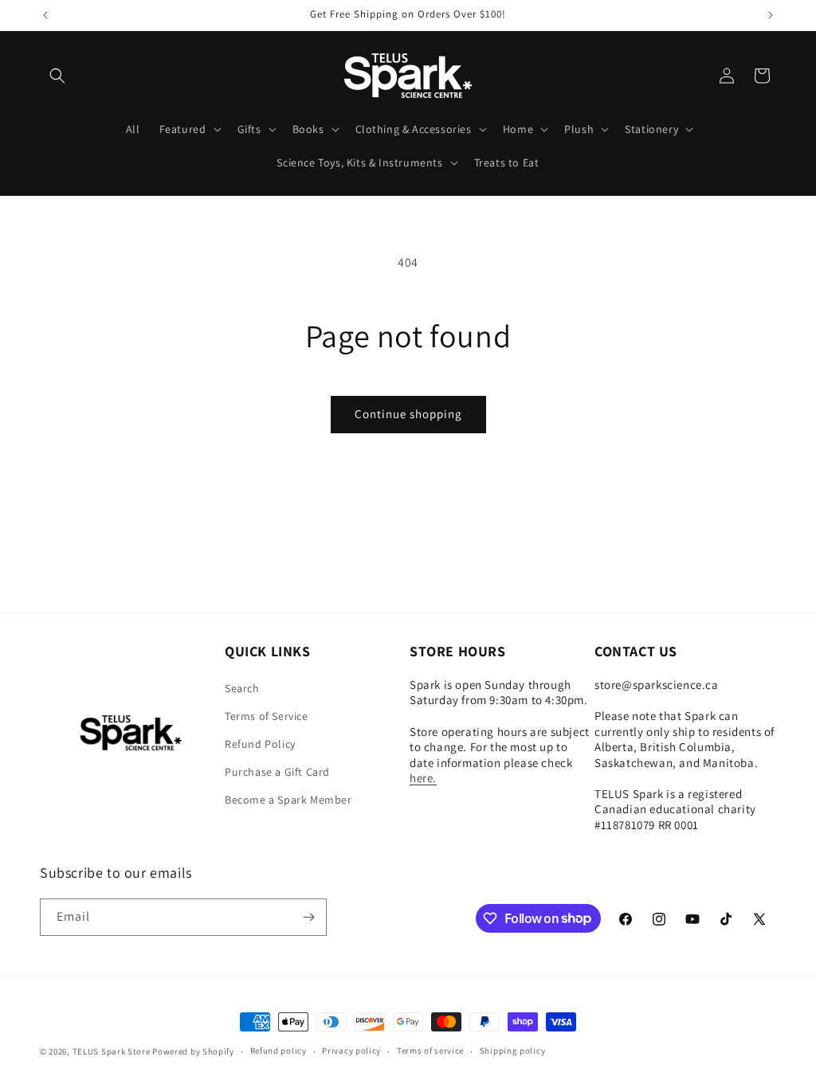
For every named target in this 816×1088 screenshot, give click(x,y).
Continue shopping (408, 413)
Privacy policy (351, 1050)
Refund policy (278, 1050)
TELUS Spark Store (112, 1051)
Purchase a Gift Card (277, 772)
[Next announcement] (770, 15)
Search (242, 688)
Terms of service (430, 1050)
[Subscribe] (308, 917)
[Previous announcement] (45, 15)
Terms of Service (266, 716)
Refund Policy (260, 744)
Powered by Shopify (193, 1051)
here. (423, 777)
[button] (57, 75)
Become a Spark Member (288, 800)
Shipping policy (513, 1050)
